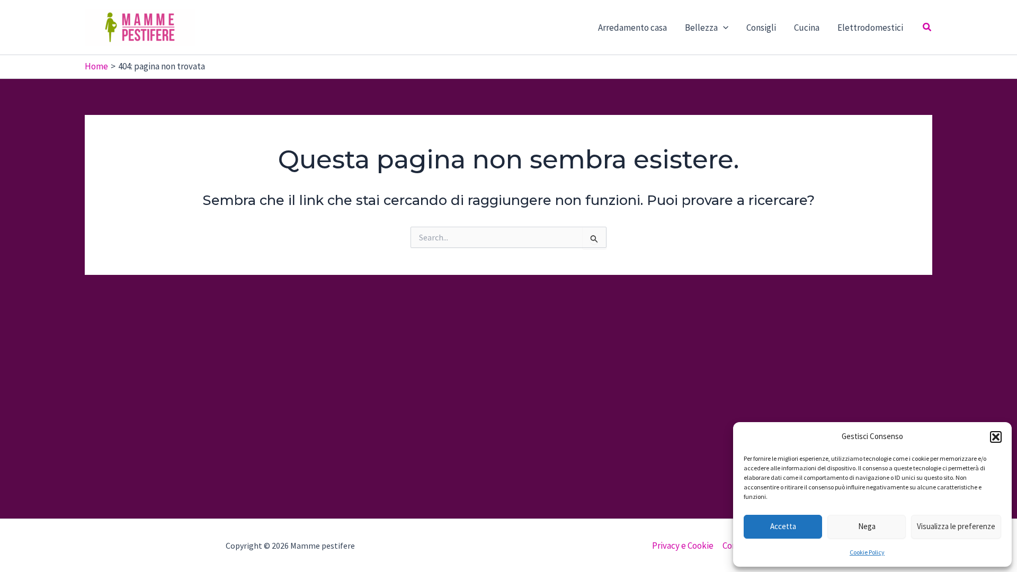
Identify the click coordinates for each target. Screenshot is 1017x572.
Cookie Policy (867, 552)
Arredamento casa (632, 27)
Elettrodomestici (870, 27)
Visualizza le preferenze (956, 526)
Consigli (761, 27)
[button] (996, 437)
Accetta (783, 526)
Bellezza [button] (701, 27)
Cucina (806, 27)
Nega (867, 526)
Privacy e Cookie (682, 545)
